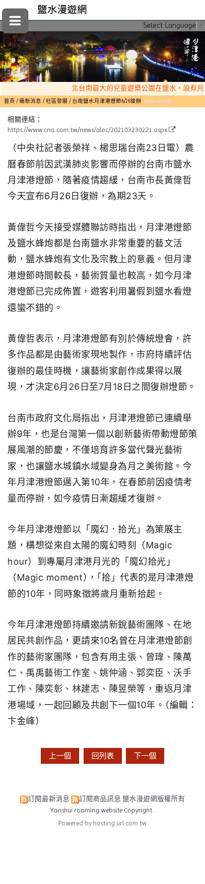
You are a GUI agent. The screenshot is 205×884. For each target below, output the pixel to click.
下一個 (145, 755)
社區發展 (56, 101)
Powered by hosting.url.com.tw (102, 823)
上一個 (60, 755)
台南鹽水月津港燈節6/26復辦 (106, 101)
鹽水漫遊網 (62, 9)
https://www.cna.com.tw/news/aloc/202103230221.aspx (87, 130)
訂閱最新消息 (49, 799)
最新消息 (31, 101)
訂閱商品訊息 (100, 799)
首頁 (9, 101)
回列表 (103, 755)
